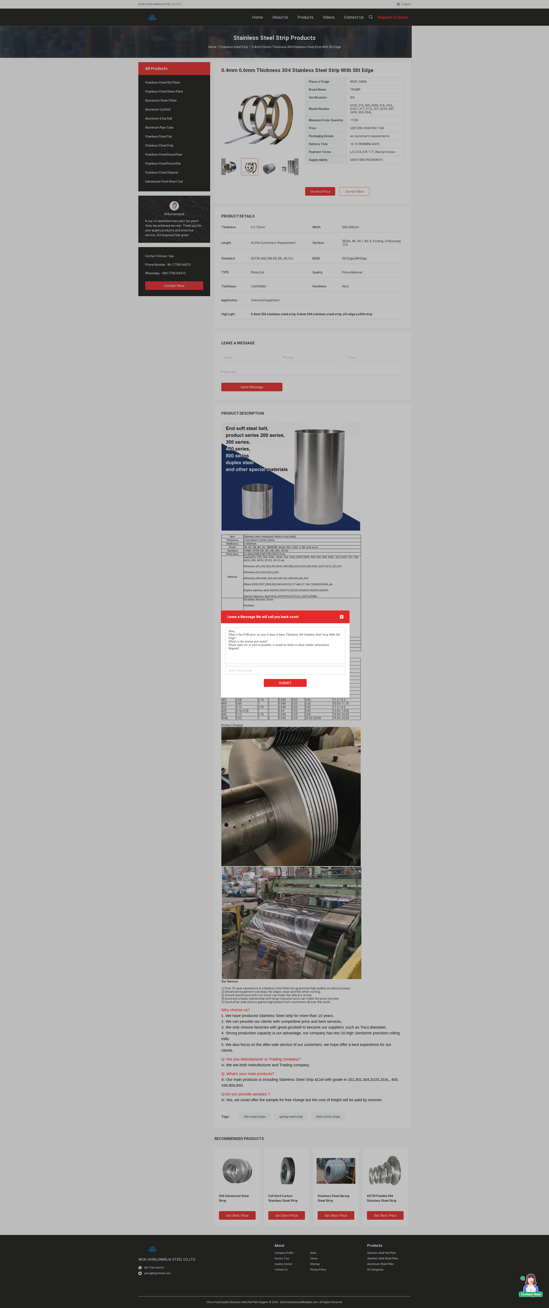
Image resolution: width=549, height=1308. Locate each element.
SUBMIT (285, 683)
